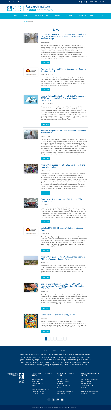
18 (61, 339)
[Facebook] (79, 2)
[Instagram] (81, 2)
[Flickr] (86, 2)
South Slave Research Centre (65, 374)
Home (25, 21)
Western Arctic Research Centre (42, 374)
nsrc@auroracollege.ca (91, 391)
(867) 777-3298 (40, 391)
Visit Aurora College (97, 2)
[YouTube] (84, 2)
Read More (46, 62)
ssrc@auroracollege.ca (66, 391)
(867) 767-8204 (90, 393)
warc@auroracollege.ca (42, 389)
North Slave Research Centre (90, 374)
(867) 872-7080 (65, 393)
